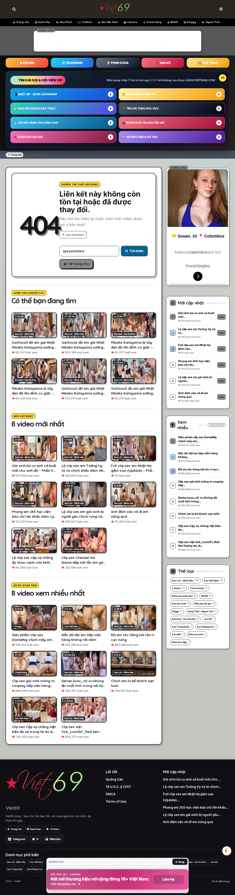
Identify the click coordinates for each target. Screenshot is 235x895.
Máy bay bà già (204, 603)
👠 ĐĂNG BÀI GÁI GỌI (28, 137)
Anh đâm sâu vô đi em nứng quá (188, 822)
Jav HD (209, 619)
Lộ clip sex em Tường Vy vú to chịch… (192, 787)
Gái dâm (177, 634)
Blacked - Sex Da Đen (185, 619)
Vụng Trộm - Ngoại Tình (201, 611)
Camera (132, 22)
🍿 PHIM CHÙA (117, 63)
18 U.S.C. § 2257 (118, 787)
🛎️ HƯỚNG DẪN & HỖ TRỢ (140, 137)
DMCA (111, 794)
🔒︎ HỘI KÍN (27, 63)
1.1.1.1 (154, 80)
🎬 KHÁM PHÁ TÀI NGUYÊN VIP (143, 122)
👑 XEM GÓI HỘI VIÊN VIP (139, 94)
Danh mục (35, 829)
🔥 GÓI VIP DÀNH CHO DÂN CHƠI (36, 122)
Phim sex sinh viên (184, 596)
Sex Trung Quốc (182, 626)
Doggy (191, 22)
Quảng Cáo (114, 779)
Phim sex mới (196, 634)
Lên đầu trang (221, 881)
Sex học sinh (180, 603)
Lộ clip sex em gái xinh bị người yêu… (192, 815)
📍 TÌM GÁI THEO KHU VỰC (140, 108)
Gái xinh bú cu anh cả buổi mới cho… (191, 779)
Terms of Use (116, 801)
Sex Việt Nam (109, 22)
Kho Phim (66, 22)
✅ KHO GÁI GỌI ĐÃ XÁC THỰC (35, 108)
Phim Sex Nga (180, 642)
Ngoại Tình (213, 22)
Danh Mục (44, 22)
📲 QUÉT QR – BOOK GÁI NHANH (35, 94)
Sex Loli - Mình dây (185, 580)
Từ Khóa (87, 22)
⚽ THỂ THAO (208, 63)
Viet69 (13, 808)
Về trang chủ (78, 264)
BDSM (174, 22)
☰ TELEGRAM (72, 63)
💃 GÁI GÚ (162, 63)
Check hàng (154, 22)
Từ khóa (54, 829)
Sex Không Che (206, 626)
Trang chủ (22, 22)
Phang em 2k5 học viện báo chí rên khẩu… (195, 807)
